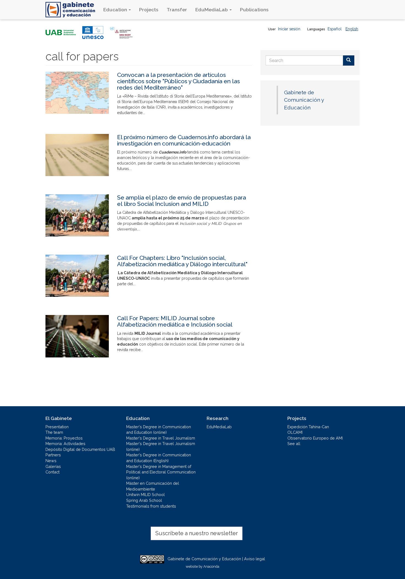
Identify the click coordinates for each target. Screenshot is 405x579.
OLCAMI (295, 432)
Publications (254, 9)
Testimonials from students (151, 506)
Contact (52, 472)
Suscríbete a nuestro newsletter (196, 533)
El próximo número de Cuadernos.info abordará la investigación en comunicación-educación (184, 140)
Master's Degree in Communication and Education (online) (158, 429)
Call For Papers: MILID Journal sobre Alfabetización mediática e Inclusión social (175, 321)
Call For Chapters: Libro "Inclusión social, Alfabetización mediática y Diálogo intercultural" (182, 261)
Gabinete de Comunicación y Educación (304, 100)
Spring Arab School (144, 500)
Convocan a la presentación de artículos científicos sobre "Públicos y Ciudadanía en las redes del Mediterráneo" (178, 81)
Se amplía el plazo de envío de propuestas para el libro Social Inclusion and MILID (181, 200)
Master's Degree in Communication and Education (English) (158, 458)
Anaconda (211, 566)
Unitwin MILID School (145, 494)
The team (54, 432)
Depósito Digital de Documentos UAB (80, 449)
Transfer (177, 9)
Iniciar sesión (289, 29)
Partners (53, 455)
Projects (148, 9)
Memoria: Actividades (65, 443)
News (50, 460)
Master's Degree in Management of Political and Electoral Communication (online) (161, 472)
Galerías (53, 466)
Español (335, 29)
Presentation (57, 426)
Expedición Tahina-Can (308, 426)
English (351, 29)
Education (115, 9)
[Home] (72, 9)
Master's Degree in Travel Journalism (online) (160, 446)
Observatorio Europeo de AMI (315, 438)
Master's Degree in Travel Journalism (160, 438)
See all (293, 443)
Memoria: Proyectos (64, 438)
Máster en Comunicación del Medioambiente (152, 486)
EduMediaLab (212, 9)
